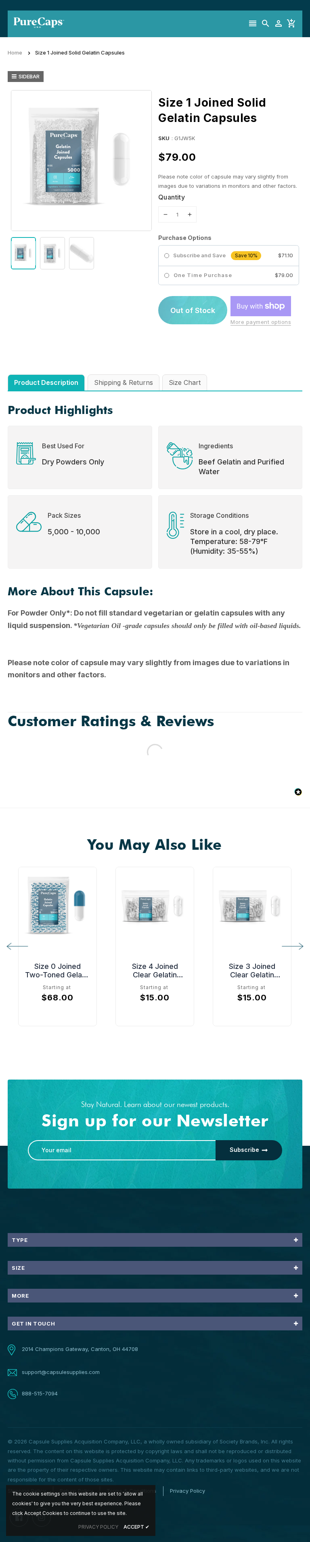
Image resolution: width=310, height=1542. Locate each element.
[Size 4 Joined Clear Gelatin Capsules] (155, 906)
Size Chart (185, 382)
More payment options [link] (260, 322)
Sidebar (29, 76)
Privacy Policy (187, 1490)
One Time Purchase (203, 275)
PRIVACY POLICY (98, 1527)
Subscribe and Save (199, 255)
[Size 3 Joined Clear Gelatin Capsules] (252, 906)
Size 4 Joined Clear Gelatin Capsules (155, 970)
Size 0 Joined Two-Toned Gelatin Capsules (57, 970)
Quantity (171, 197)
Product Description (46, 382)
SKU (164, 138)
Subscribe (244, 1149)
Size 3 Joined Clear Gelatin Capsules (252, 970)
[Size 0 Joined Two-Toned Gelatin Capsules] (57, 906)
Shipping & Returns (123, 382)
